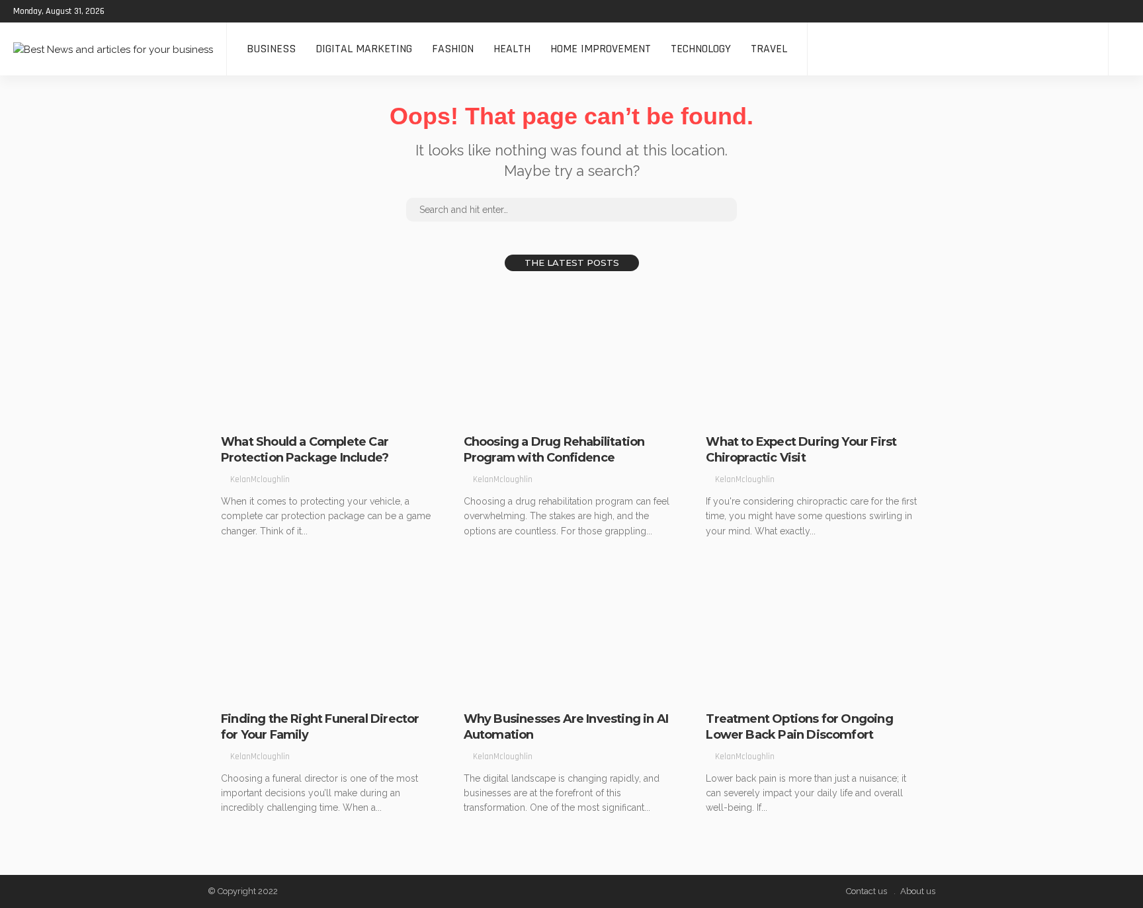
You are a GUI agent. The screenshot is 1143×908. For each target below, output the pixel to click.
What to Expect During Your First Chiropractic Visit (801, 449)
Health (511, 48)
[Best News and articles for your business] (113, 48)
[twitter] (139, 11)
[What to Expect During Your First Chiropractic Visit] (814, 354)
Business (271, 48)
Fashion (453, 48)
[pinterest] (156, 11)
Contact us (866, 891)
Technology (701, 48)
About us (917, 891)
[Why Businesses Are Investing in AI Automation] (572, 631)
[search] (1126, 48)
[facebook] (122, 11)
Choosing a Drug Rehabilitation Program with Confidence (554, 449)
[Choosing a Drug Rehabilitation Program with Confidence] (572, 354)
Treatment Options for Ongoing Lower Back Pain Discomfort (799, 726)
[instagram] (174, 11)
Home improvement (600, 48)
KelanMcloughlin (260, 479)
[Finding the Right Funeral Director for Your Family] (329, 631)
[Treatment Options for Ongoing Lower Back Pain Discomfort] (814, 631)
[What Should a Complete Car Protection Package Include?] (329, 354)
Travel (769, 48)
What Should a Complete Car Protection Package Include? (304, 449)
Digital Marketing (364, 48)
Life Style (248, 413)
